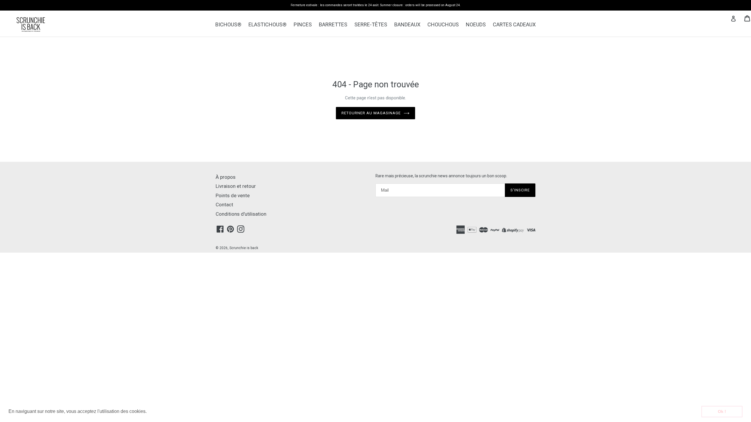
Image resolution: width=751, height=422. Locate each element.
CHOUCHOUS (443, 24)
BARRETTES (333, 24)
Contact (224, 204)
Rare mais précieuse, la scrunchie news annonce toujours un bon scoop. (441, 175)
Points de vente (233, 195)
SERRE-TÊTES (370, 24)
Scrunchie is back (243, 248)
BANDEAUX (407, 24)
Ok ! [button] (722, 411)
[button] (149, 412)
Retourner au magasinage (371, 113)
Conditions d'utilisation (241, 214)
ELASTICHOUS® (267, 24)
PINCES (303, 24)
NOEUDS (476, 24)
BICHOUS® (228, 24)
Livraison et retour (236, 186)
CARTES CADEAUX (514, 24)
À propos (226, 177)
